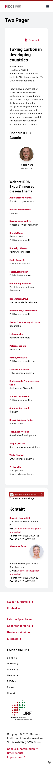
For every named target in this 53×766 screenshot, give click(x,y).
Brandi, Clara (16, 232)
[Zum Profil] (36, 551)
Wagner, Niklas (17, 443)
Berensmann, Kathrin (20, 221)
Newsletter (13, 675)
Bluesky (11, 657)
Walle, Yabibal (16, 455)
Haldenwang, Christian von (23, 310)
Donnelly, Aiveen (18, 248)
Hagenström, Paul (18, 298)
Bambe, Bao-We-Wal (20, 209)
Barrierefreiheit (17, 632)
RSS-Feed (12, 681)
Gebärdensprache (18, 625)
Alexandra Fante (17, 546)
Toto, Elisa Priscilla (19, 431)
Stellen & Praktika (18, 601)
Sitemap (12, 638)
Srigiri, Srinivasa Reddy (21, 419)
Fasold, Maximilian (18, 271)
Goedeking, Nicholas (20, 283)
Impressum (14, 757)
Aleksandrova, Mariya (20, 197)
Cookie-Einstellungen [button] (21, 748)
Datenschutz (15, 753)
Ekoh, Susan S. (17, 259)
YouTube (11, 663)
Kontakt (12, 608)
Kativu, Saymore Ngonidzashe (24, 322)
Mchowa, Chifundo (19, 369)
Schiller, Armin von (19, 396)
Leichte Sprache (18, 619)
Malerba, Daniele (17, 345)
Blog (9, 687)
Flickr (10, 692)
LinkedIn (11, 669)
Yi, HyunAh (15, 466)
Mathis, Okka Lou (18, 357)
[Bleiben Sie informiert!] (26, 494)
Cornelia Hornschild (19, 517)
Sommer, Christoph (19, 408)
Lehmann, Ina (16, 334)
